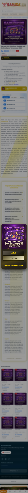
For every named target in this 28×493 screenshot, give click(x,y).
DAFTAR (13, 258)
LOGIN (13, 253)
